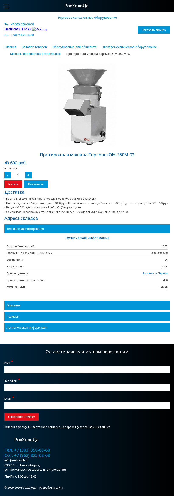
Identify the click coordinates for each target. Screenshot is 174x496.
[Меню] (6, 6)
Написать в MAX (17, 29)
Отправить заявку (21, 417)
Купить (13, 184)
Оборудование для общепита (74, 46)
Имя (8, 362)
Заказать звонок (154, 30)
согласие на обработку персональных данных (79, 427)
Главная (10, 46)
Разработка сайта (51, 487)
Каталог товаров (34, 46)
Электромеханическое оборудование (129, 46)
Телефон (12, 380)
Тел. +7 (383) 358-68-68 (19, 24)
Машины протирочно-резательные (35, 53)
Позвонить (36, 184)
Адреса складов (21, 218)
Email (9, 398)
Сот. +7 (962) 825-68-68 (19, 35)
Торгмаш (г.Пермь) (155, 273)
